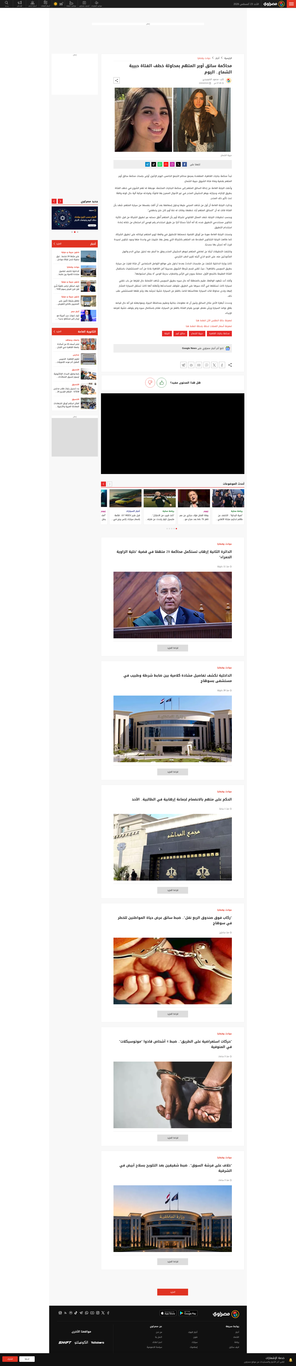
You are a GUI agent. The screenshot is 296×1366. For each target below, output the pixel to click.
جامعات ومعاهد (72, 340)
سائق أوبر (180, 333)
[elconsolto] (81, 1342)
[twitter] (103, 1313)
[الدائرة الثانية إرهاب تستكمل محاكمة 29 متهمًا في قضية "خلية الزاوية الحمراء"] (172, 607)
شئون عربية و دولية (70, 252)
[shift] (65, 1342)
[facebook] (108, 1313)
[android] (188, 1313)
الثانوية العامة (87, 331)
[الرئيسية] (274, 4)
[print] (191, 365)
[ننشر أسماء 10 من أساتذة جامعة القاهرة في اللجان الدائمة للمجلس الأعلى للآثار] (88, 344)
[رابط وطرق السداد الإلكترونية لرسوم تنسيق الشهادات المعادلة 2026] (88, 374)
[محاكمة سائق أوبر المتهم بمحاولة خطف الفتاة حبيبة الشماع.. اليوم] (222, 365)
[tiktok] (75, 1313)
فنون (195, 1337)
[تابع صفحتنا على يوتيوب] (166, 164)
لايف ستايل (234, 1347)
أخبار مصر (75, 311)
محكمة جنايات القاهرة (219, 333)
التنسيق (75, 369)
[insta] (97, 1313)
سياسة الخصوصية (154, 1347)
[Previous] (109, 484)
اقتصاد (236, 1337)
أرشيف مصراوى (84, 5)
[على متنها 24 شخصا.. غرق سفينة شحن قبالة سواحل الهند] (88, 256)
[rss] (65, 1313)
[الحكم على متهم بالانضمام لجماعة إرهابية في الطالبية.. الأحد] (172, 849)
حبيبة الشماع (197, 333)
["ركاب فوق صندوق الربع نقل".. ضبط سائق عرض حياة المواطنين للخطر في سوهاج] (172, 973)
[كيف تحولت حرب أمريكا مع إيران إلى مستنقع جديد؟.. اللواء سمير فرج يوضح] (88, 315)
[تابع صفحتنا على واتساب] (160, 164)
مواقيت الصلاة (71, 5)
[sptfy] (70, 1313)
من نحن (159, 1332)
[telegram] (81, 1313)
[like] (161, 383)
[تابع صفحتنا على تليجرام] (147, 164)
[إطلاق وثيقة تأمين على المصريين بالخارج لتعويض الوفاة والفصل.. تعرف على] (88, 301)
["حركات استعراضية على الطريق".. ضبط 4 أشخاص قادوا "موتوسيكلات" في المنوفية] (172, 1096)
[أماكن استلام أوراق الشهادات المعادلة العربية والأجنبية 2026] (88, 403)
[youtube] (92, 1313)
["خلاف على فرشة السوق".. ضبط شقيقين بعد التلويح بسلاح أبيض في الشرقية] (172, 1220)
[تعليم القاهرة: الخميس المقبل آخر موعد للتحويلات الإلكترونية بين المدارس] (88, 359)
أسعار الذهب (32, 5)
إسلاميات (193, 1347)
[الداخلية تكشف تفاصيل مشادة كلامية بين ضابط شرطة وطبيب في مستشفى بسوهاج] (172, 730)
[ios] (168, 1313)
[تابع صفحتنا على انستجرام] (172, 164)
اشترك (10, 1359)
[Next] (103, 484)
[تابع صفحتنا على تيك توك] (153, 164)
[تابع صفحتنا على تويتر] (178, 164)
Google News (189, 348)
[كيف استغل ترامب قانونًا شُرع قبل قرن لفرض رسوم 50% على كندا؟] (88, 286)
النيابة (167, 333)
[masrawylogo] (223, 1314)
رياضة (236, 1342)
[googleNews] (60, 1313)
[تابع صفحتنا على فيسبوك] (184, 164)
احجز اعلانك (157, 1342)
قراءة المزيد (172, 648)
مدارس (76, 355)
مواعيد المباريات (96, 5)
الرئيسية (228, 58)
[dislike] (150, 383)
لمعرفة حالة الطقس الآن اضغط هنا (214, 320)
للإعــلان (19, 5)
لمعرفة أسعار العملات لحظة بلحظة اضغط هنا (209, 326)
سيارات (194, 1342)
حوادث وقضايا (203, 58)
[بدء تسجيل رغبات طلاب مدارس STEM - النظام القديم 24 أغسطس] (88, 388)
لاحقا (27, 1359)
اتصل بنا (158, 1337)
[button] (291, 4)
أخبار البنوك (192, 1332)
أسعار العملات (45, 5)
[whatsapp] (86, 1313)
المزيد (172, 1292)
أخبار (217, 58)
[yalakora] (97, 1342)
